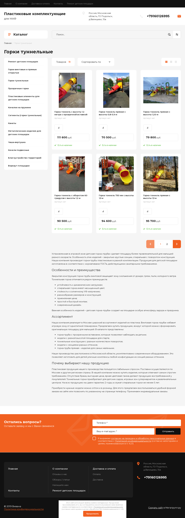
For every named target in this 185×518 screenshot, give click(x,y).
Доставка (98, 479)
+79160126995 (158, 16)
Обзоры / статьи (61, 479)
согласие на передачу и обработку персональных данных (142, 438)
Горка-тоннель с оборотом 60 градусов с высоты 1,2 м (70, 196)
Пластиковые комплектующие (35, 14)
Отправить (168, 431)
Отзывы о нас (59, 474)
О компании (21, 3)
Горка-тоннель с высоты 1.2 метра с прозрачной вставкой (70, 113)
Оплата (96, 474)
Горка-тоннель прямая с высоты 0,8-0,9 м (112, 113)
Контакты (58, 3)
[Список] (171, 62)
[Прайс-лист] (175, 62)
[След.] (177, 244)
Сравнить (58, 127)
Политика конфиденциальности (24, 509)
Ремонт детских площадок (80, 3)
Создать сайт (155, 507)
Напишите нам (60, 485)
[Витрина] (166, 62)
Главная (8, 3)
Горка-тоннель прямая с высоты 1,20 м (156, 113)
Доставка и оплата (40, 3)
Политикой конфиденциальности (133, 441)
